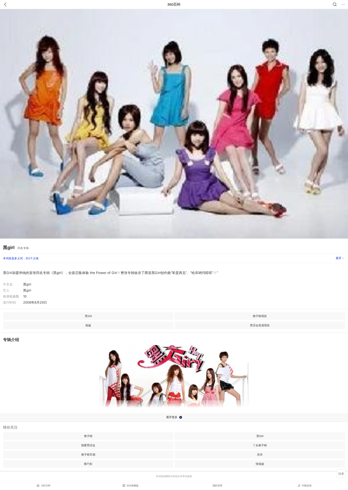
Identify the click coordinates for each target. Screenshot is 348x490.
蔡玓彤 (88, 463)
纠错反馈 (307, 485)
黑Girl (88, 316)
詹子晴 (88, 436)
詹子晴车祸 (88, 454)
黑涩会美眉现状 (260, 325)
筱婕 (88, 325)
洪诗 (260, 454)
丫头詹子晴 (260, 445)
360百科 (174, 4)
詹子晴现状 (260, 316)
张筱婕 (260, 463)
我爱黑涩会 (88, 445)
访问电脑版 (132, 485)
